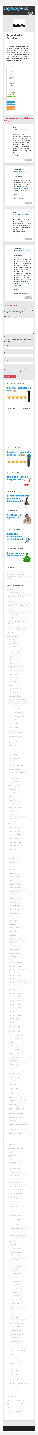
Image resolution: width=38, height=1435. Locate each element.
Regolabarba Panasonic (16, 1225)
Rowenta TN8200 (14, 1060)
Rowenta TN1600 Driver (16, 1046)
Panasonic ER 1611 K (15, 835)
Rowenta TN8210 (14, 1064)
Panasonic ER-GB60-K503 (18, 1228)
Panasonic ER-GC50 (15, 838)
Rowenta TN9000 (14, 1068)
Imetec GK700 (13, 754)
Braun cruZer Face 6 (16, 1193)
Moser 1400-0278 (14, 785)
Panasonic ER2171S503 (16, 849)
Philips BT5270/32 (15, 1248)
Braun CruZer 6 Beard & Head (19, 1179)
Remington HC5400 (15, 993)
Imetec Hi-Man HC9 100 (16, 769)
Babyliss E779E (13, 667)
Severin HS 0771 (14, 1077)
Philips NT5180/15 (15, 1263)
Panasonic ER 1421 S (15, 827)
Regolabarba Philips (15, 1241)
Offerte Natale (11, 1141)
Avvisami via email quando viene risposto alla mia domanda (19, 340)
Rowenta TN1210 (14, 1042)
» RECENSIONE (11, 103)
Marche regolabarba (14, 1155)
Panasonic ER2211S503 (16, 853)
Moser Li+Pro (13, 814)
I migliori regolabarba (14, 1152)
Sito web (6, 360)
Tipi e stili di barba (13, 1391)
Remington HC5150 (15, 986)
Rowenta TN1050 (14, 1035)
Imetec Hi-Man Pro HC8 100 (17, 773)
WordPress (29, 1429)
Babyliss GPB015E (14, 696)
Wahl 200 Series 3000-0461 (17, 1101)
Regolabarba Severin (15, 1360)
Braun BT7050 (14, 1175)
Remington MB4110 (15, 1327)
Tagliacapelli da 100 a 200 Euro (16, 1400)
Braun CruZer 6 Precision (17, 1186)
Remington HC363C (15, 966)
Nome (6, 345)
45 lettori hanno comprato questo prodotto (11, 94)
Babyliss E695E (13, 656)
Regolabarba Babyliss (15, 1159)
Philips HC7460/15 (14, 884)
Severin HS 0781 (15, 1367)
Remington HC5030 (15, 978)
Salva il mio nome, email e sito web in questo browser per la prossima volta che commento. (18, 371)
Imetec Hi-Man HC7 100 (16, 762)
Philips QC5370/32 (14, 928)
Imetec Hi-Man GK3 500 (17, 1206)
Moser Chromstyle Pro (15, 807)
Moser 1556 (12, 796)
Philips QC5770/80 (14, 946)
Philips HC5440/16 (14, 873)
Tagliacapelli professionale (15, 1415)
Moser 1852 (12, 800)
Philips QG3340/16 (14, 953)
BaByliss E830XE (14, 670)
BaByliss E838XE (15, 1162)
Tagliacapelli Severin (14, 1073)
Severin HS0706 (14, 1088)
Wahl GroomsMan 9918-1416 (18, 1383)
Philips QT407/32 (15, 1310)
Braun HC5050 (13, 727)
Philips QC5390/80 (14, 935)
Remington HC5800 (15, 1000)
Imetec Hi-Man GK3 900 (17, 1210)
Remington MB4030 (15, 1019)
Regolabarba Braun (14, 1168)
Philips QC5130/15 (14, 902)
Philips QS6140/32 (15, 1292)
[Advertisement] (19, 427)
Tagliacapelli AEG (13, 639)
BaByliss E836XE (14, 674)
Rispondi (28, 159)
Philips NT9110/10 (15, 1266)
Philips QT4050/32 (15, 1306)
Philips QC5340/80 (14, 917)
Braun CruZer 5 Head (15, 709)
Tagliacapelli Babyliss (14, 652)
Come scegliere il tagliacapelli (16, 596)
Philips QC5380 (13, 931)
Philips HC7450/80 (14, 880)
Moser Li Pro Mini (15, 1219)
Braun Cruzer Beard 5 (16, 1190)
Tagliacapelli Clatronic (14, 732)
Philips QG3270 (14, 1277)
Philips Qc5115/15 (14, 895)
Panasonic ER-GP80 (15, 845)
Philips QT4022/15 (15, 1303)
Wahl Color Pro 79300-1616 (17, 1117)
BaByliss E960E (13, 692)
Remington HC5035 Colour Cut (18, 982)
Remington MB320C (15, 1015)
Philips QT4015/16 (15, 1299)
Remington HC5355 (15, 989)
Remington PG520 (15, 1330)
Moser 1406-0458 (14, 793)
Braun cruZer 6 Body (16, 1182)
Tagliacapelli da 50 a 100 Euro (16, 1407)
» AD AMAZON (11, 108)
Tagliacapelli (10, 1396)
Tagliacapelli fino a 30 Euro (15, 1411)
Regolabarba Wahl (14, 1380)
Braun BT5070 (14, 1171)
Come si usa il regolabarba (16, 1148)
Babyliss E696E (13, 659)
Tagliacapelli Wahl (13, 1093)
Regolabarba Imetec (15, 1203)
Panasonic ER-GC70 (15, 842)
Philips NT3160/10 (15, 1259)
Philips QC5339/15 (14, 913)
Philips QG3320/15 (15, 1285)
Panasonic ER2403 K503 (17, 1235)
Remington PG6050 (16, 1337)
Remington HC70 (14, 1011)
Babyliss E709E (13, 663)
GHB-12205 (12, 745)
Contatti (9, 610)
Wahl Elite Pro (13, 1121)
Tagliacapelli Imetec (14, 751)
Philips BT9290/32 (15, 1252)
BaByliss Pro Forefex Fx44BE (17, 699)
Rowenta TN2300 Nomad (17, 1350)
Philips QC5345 (13, 920)
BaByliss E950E (13, 685)
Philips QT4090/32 (15, 1314)
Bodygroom (10, 589)
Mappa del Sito (11, 632)
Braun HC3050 (13, 720)
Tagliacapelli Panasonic (15, 824)
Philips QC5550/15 (14, 938)
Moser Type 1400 (14, 818)
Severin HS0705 (14, 1084)
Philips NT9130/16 (15, 1270)
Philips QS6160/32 (15, 1296)
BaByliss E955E (13, 689)
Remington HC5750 (15, 997)
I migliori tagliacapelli (13, 614)
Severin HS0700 (15, 1370)
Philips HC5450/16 (14, 876)
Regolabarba (11, 1144)
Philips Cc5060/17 (14, 862)
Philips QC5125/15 (14, 898)
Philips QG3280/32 (15, 1281)
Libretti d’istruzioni (12, 618)
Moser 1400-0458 (14, 789)
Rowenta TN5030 (14, 1050)
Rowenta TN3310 (15, 1354)
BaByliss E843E (13, 678)
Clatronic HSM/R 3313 (15, 736)
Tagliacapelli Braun (13, 705)
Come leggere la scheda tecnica (16, 592)
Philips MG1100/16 (15, 1255)
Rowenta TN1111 (14, 1039)
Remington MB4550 (15, 1022)
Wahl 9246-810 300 (15, 1104)
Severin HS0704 (14, 1081)
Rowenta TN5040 (14, 1053)
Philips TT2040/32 (15, 1317)
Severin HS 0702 (15, 1363)
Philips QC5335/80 (14, 909)
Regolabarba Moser (15, 1215)
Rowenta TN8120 (14, 1057)
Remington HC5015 (15, 975)
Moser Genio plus (14, 811)
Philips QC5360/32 (14, 924)
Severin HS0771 (14, 1374)
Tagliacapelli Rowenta (14, 1031)
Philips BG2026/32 (15, 1245)
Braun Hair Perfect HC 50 (16, 716)
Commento (8, 316)
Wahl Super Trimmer (15, 1133)
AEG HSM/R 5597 (14, 647)
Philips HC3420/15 (14, 869)
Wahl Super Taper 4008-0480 (18, 1130)
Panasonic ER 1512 (14, 831)
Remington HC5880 (15, 1008)
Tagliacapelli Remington (15, 962)
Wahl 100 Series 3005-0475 (17, 1097)
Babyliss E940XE (14, 681)
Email (6, 353)
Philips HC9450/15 (14, 887)
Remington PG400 (14, 1026)
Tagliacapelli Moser (13, 778)
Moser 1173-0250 (14, 782)
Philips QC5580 (13, 942)
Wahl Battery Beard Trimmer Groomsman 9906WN (17, 1109)
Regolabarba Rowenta (15, 1347)
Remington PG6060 (16, 1341)
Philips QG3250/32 (14, 949)
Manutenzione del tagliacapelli (16, 629)
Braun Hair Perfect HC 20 (16, 712)
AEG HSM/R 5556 (14, 643)
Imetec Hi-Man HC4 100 (16, 758)
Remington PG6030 (16, 1334)
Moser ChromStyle (14, 804)
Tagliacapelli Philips (14, 858)
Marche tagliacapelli (13, 636)
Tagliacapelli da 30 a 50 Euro (16, 1404)
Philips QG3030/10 (15, 1274)
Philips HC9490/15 (14, 891)
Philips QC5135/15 (14, 906)
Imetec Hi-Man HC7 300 (16, 765)
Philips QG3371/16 (15, 1288)
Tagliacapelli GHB (13, 742)
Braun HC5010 (13, 723)
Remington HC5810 (20, 188)
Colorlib (18, 1429)
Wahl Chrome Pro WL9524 (17, 1113)
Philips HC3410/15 (14, 866)
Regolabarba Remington (16, 1323)
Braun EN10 (13, 1197)
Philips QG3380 (13, 957)
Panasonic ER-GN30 (16, 1232)
